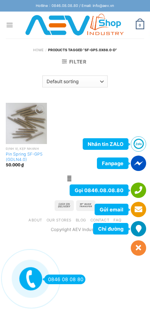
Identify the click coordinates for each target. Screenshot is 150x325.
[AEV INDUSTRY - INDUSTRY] (75, 25)
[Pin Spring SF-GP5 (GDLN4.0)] (26, 123)
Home (38, 50)
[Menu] (9, 25)
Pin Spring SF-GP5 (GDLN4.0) (24, 157)
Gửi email (111, 209)
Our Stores (59, 220)
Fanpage (112, 163)
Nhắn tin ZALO (105, 144)
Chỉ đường (110, 229)
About (35, 220)
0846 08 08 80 (65, 279)
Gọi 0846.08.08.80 (99, 190)
